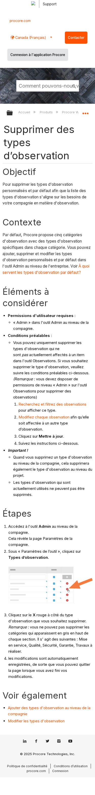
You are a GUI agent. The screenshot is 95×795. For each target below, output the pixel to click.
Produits (46, 112)
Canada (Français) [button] (30, 37)
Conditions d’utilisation (71, 766)
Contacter (76, 38)
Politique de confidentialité (27, 766)
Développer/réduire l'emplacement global (85, 111)
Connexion (60, 771)
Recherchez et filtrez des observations (52, 404)
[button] (74, 85)
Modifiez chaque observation (43, 417)
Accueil (24, 112)
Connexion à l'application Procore (37, 55)
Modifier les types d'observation (36, 721)
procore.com (20, 21)
